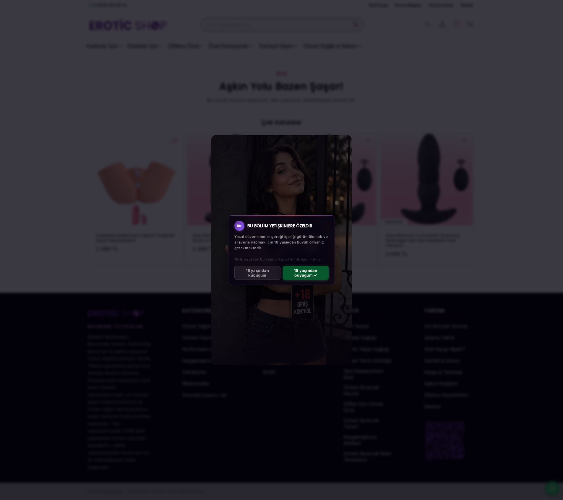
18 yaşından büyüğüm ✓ (305, 272)
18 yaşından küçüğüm (257, 272)
